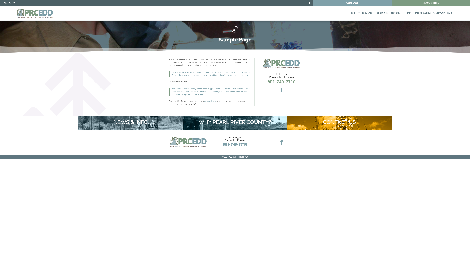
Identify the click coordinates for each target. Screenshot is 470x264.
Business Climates (365, 13)
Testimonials (396, 13)
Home (353, 13)
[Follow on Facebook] (309, 3)
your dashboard (210, 101)
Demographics (382, 13)
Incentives (408, 13)
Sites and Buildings (423, 13)
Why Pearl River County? (443, 13)
